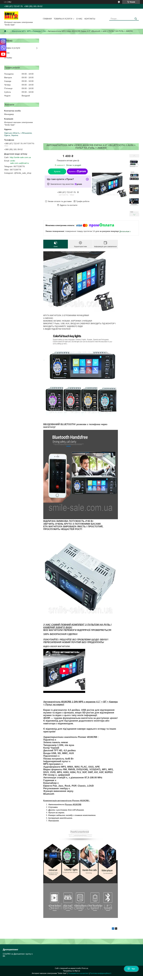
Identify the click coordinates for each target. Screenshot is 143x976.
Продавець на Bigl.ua (71, 971)
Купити (57, 171)
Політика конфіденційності (100, 973)
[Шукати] (136, 19)
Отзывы (8, 57)
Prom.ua (85, 968)
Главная (47, 19)
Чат (133, 969)
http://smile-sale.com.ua (20, 157)
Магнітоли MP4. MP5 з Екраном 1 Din (29, 31)
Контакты (89, 19)
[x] (116, 929)
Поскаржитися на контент (78, 973)
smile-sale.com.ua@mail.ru (19, 162)
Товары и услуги (63, 19)
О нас (79, 19)
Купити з (72, 171)
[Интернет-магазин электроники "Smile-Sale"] (11, 15)
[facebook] (113, 929)
